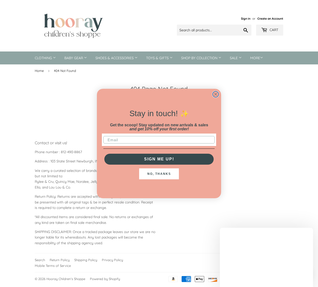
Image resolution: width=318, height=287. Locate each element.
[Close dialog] (216, 94)
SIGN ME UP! (159, 159)
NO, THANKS (159, 174)
